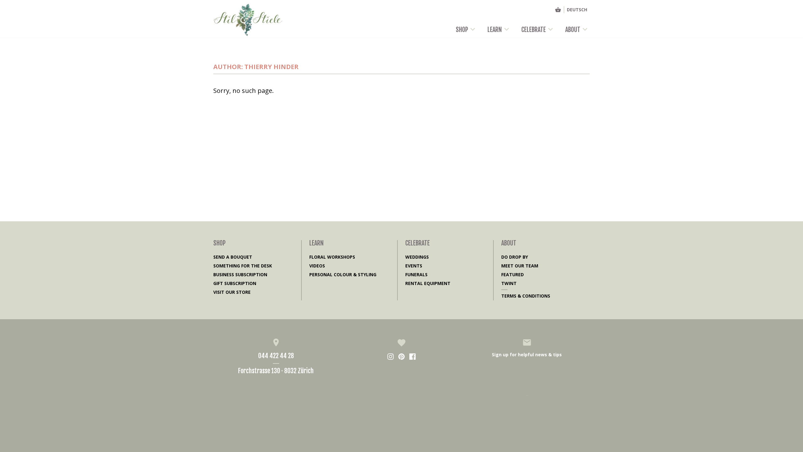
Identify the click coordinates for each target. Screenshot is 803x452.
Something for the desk (242, 266)
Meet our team (519, 266)
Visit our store (232, 292)
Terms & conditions (525, 296)
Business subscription (240, 274)
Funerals (416, 274)
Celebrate (533, 30)
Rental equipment (427, 283)
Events (413, 266)
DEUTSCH (577, 10)
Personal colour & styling (342, 274)
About (572, 30)
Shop (462, 30)
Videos (317, 266)
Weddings (417, 257)
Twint (509, 283)
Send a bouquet (232, 257)
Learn (494, 30)
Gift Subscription (234, 283)
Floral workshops (332, 257)
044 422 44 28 (276, 356)
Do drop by (514, 257)
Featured (512, 274)
